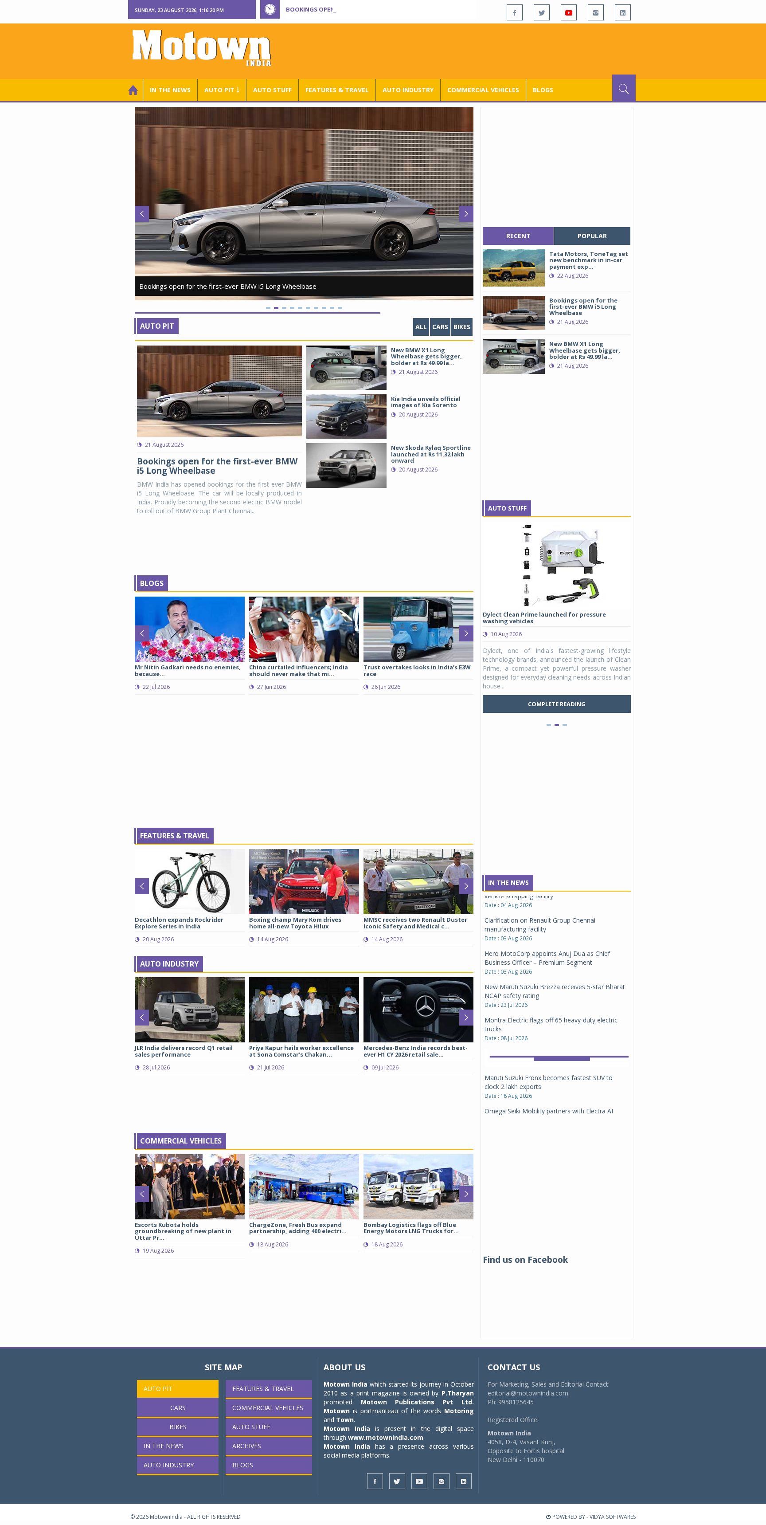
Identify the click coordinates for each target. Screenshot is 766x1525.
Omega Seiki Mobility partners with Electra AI (549, 1035)
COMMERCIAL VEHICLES (483, 90)
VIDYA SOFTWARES (613, 1517)
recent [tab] (518, 236)
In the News (170, 90)
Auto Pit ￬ (221, 90)
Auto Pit (157, 326)
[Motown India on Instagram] (596, 12)
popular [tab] (592, 236)
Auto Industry (169, 964)
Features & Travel (337, 90)
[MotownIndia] (207, 48)
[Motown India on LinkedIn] (623, 12)
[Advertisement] (474, 50)
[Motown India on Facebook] (515, 12)
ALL (421, 326)
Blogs (543, 90)
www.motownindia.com (385, 1437)
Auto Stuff (272, 90)
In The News (508, 882)
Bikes (461, 326)
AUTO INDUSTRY (408, 90)
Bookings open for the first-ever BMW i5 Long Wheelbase (377, 9)
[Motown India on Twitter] (542, 12)
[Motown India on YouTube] (569, 12)
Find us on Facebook (525, 1260)
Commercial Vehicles (181, 1141)
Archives (246, 1446)
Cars (440, 326)
